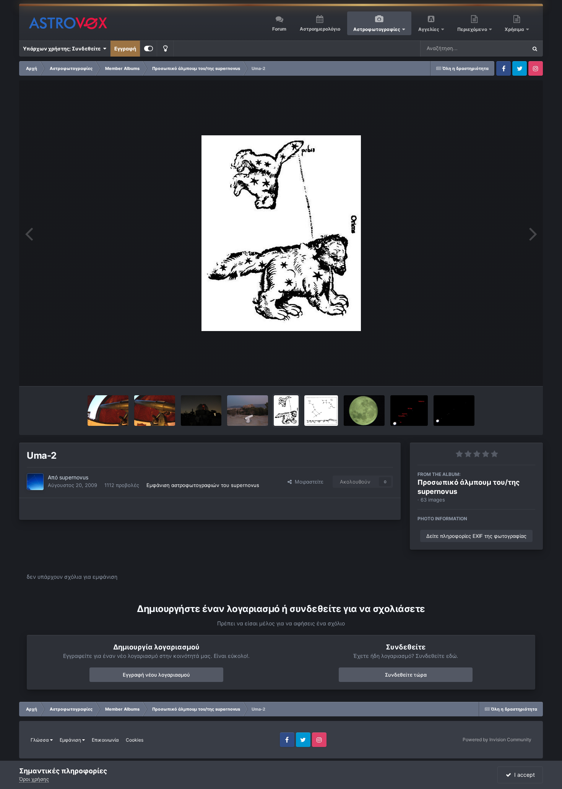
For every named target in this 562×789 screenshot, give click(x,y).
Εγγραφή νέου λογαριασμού (156, 675)
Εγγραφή (125, 48)
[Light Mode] (165, 49)
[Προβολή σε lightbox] (281, 233)
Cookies (134, 740)
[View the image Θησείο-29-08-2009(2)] (201, 410)
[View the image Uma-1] (321, 410)
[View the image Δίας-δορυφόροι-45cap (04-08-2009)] (454, 410)
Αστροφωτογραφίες (376, 29)
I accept (523, 774)
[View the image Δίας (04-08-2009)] (409, 410)
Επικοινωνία (105, 740)
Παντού (508, 48)
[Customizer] (148, 49)
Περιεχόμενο (472, 29)
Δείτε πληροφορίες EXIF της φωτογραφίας (476, 536)
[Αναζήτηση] (535, 49)
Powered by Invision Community (497, 739)
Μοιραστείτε (307, 482)
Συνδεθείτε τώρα (406, 675)
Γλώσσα (40, 740)
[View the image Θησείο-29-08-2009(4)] (108, 410)
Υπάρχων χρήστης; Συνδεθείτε (63, 48)
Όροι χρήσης (34, 779)
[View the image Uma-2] (286, 410)
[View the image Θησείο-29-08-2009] (154, 410)
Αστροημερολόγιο (320, 29)
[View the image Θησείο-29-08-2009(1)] (247, 410)
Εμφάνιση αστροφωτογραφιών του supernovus (202, 485)
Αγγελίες (428, 29)
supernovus (73, 477)
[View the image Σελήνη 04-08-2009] (364, 410)
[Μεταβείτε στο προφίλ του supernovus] (35, 481)
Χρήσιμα (515, 29)
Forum (279, 29)
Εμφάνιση (71, 740)
